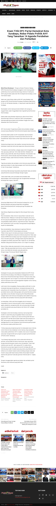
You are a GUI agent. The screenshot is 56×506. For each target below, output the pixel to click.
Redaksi (15, 1)
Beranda (3, 17)
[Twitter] (18, 412)
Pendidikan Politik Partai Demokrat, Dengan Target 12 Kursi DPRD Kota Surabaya (28, 392)
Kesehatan (50, 10)
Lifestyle (44, 10)
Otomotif (38, 10)
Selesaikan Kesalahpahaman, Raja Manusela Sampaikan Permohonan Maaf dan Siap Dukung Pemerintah (48, 153)
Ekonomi (18, 10)
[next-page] (4, 453)
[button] (54, 10)
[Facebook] (15, 412)
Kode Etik (24, 1)
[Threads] (43, 498)
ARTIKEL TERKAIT (11, 431)
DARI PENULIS (27, 431)
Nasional (4, 10)
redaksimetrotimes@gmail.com (22, 497)
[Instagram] (43, 495)
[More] (50, 47)
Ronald (21, 42)
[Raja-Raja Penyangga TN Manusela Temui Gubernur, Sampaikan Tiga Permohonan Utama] (40, 162)
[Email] (28, 412)
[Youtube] (39, 498)
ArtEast (31, 504)
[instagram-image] (3, 471)
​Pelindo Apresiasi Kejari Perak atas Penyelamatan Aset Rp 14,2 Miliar (49, 131)
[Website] (53, 495)
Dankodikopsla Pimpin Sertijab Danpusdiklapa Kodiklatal (8, 422)
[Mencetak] (25, 412)
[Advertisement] (38, 5)
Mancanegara (12, 10)
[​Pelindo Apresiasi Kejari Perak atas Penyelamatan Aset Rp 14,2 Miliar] (18, 437)
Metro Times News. (11, 504)
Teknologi (32, 10)
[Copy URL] (32, 412)
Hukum (23, 10)
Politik (27, 10)
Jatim (30, 27)
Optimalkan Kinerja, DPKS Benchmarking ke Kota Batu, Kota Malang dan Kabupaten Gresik (28, 423)
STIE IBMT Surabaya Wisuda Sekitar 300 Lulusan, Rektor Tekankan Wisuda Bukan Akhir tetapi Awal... (49, 122)
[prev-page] (2, 453)
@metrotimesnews (36, 464)
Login (12, 1)
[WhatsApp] (12, 412)
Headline (8, 17)
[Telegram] (22, 412)
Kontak (19, 1)
